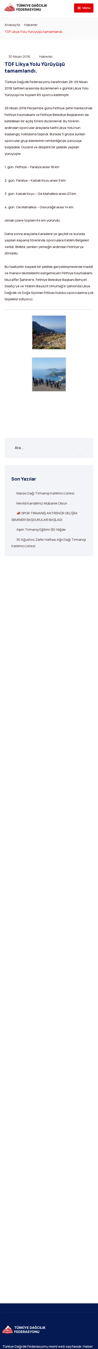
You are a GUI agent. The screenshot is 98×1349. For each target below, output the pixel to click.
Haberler (31, 24)
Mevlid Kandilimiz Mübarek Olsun (41, 503)
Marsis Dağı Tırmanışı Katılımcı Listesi (45, 493)
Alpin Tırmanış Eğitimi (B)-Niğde (41, 529)
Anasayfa (12, 24)
